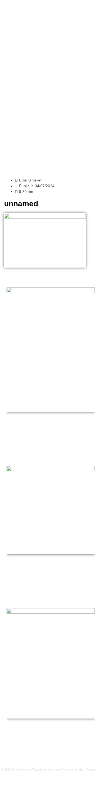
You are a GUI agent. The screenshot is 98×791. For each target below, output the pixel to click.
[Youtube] (41, 781)
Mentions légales (73, 769)
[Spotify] (56, 781)
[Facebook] (71, 781)
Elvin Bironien (20, 769)
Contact (91, 769)
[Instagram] (26, 781)
